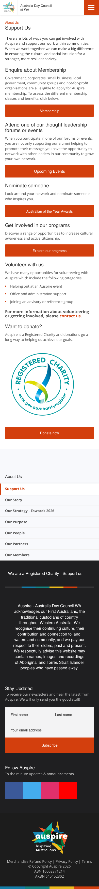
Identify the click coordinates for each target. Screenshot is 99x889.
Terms (87, 861)
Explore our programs (49, 250)
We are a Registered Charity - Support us (46, 573)
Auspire (55, 866)
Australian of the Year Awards (49, 211)
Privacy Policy (67, 861)
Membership (49, 110)
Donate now (49, 432)
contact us (70, 316)
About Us (12, 22)
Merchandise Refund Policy (29, 861)
